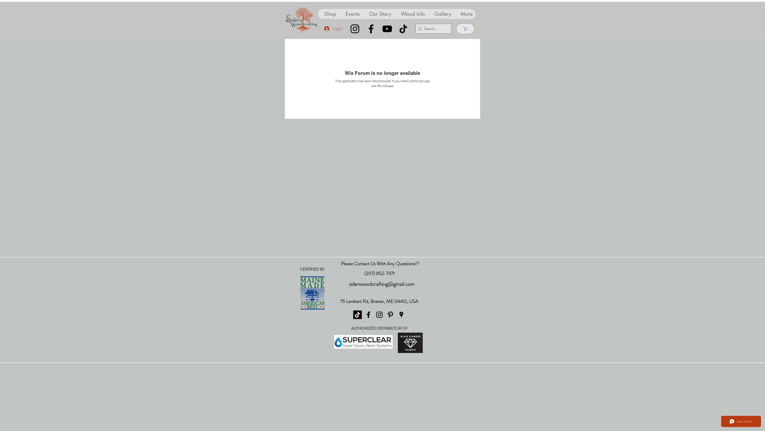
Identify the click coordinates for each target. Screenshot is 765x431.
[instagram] (379, 314)
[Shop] (465, 29)
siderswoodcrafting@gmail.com (382, 284)
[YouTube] (387, 29)
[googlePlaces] (401, 314)
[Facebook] (371, 29)
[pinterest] (390, 314)
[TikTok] (403, 29)
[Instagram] (355, 29)
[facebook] (368, 314)
